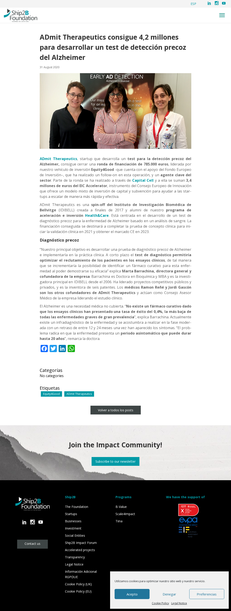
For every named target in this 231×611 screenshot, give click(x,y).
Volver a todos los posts (115, 410)
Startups (71, 514)
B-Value (121, 507)
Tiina (119, 521)
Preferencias (207, 594)
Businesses (73, 521)
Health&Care (97, 215)
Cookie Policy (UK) (78, 584)
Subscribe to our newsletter (115, 461)
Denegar (169, 594)
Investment (73, 528)
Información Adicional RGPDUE (81, 574)
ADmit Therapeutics (58, 158)
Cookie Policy (160, 603)
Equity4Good (51, 394)
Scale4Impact (125, 514)
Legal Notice (179, 603)
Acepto (132, 594)
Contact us (32, 543)
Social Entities (75, 535)
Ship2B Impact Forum (81, 543)
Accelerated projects (80, 550)
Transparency (75, 557)
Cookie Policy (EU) (78, 591)
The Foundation (76, 507)
